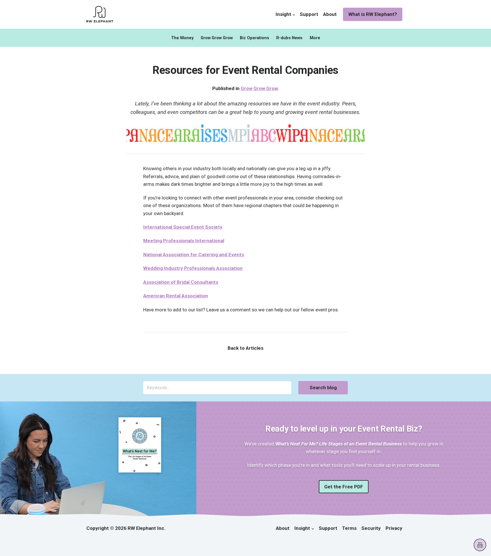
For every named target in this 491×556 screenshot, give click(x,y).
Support (309, 14)
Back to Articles (245, 348)
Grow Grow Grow (217, 37)
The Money (182, 37)
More (315, 37)
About (330, 14)
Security (371, 528)
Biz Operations (254, 37)
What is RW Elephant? (372, 14)
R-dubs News (289, 37)
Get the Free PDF (343, 487)
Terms (349, 528)
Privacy (394, 528)
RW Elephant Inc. (147, 528)
